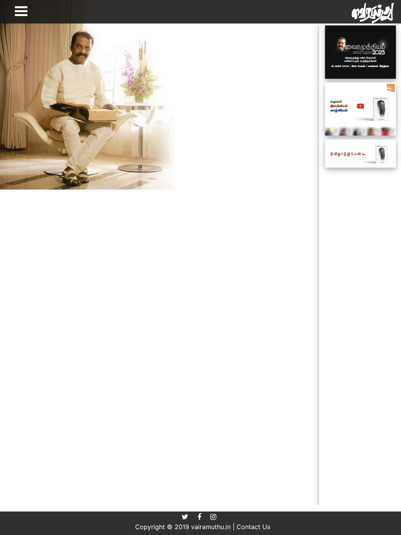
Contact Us (253, 527)
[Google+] (216, 517)
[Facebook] (203, 517)
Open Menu (21, 11)
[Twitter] (189, 517)
